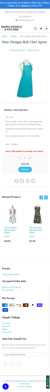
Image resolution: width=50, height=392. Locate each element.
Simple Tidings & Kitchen (18, 381)
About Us (6, 326)
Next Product (33, 50)
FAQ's (4, 329)
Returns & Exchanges (11, 287)
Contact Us (7, 332)
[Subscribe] (44, 355)
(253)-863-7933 (26, 17)
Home (4, 36)
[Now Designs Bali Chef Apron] (25, 78)
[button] (5, 386)
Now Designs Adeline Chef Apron (35, 230)
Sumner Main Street (10, 274)
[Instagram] (19, 364)
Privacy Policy (8, 290)
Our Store (6, 323)
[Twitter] (5, 364)
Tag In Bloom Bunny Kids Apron (10, 230)
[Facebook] (12, 364)
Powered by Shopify (25, 386)
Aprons (13, 36)
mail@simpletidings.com (26, 20)
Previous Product (18, 50)
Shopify (33, 381)
